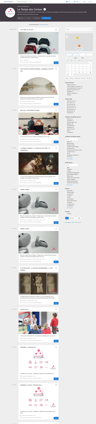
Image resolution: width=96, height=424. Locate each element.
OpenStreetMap (85, 50)
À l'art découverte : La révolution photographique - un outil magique (36, 269)
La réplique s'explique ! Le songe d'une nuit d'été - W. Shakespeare (35, 149)
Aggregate (37, 18)
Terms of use (78, 222)
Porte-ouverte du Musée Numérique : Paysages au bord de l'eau (36, 70)
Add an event (47, 18)
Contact (22, 18)
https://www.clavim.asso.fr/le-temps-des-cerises (27, 14)
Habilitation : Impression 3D (28, 347)
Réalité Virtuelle (24, 189)
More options (70, 158)
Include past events (43, 24)
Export (29, 18)
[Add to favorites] (56, 29)
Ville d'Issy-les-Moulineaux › (23, 6)
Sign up (90, 1)
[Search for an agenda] (30, 1)
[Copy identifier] (79, 218)
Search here (79, 48)
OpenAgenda (68, 222)
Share (56, 62)
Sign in (84, 1)
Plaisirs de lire (24, 309)
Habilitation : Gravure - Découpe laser (30, 385)
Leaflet (79, 50)
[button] (79, 45)
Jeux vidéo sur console (26, 29)
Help (69, 1)
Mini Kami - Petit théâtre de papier (29, 110)
